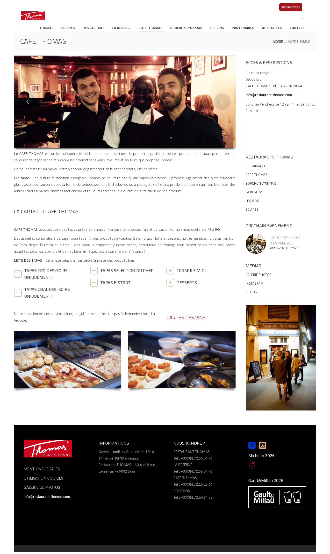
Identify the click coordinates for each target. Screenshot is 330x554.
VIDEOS (251, 292)
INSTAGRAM (255, 283)
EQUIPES (252, 209)
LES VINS (252, 200)
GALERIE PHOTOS (259, 274)
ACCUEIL (279, 41)
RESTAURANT (255, 166)
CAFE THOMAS (257, 174)
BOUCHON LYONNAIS (261, 183)
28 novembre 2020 (284, 248)
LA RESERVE (255, 192)
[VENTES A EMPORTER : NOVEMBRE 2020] (256, 244)
